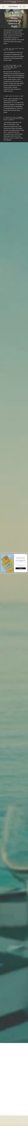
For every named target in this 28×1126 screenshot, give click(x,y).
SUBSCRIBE (20, 568)
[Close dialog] (26, 554)
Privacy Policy (20, 565)
